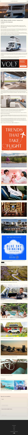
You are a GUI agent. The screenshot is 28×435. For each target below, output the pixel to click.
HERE (18, 122)
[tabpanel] (7, 385)
